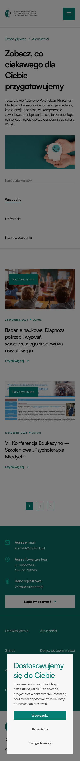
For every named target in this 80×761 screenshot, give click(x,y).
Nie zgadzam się (40, 743)
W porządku (40, 715)
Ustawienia (40, 729)
